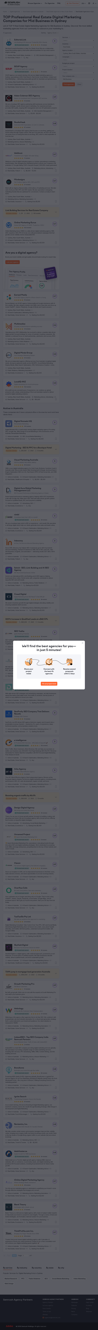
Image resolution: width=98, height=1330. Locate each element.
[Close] (82, 643)
